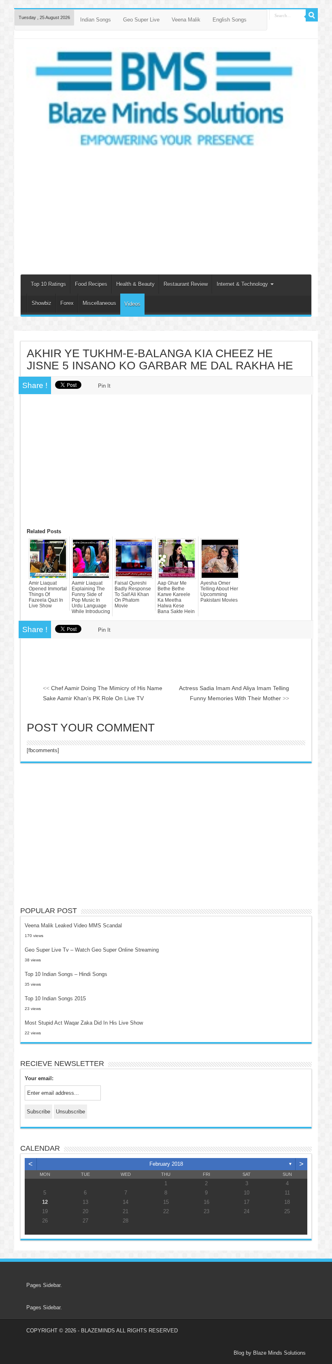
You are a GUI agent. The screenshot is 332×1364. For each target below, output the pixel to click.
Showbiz (41, 303)
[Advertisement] (166, 209)
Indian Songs (95, 20)
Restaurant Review (186, 284)
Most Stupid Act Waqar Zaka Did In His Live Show (84, 1023)
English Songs (230, 20)
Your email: (39, 1078)
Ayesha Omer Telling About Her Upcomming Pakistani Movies (219, 591)
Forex (67, 303)
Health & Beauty (135, 284)
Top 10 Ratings (48, 284)
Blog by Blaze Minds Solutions (270, 1353)
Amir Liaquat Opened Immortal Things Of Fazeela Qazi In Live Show (48, 594)
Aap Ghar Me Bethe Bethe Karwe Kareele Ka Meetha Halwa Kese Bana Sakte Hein (176, 597)
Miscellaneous (99, 303)
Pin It (104, 386)
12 (45, 1202)
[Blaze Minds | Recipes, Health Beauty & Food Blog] (166, 99)
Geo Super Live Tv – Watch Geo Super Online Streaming (92, 950)
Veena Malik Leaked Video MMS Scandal (73, 925)
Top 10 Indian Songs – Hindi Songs (66, 974)
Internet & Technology (243, 284)
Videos (132, 304)
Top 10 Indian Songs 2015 (55, 998)
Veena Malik (186, 20)
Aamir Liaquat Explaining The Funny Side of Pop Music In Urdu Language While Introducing (91, 597)
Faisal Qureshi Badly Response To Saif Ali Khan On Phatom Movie (133, 594)
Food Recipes (91, 284)
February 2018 (166, 1164)
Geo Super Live (141, 20)
